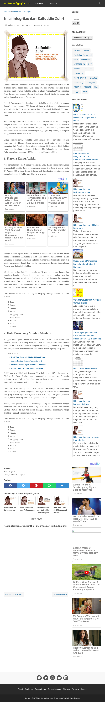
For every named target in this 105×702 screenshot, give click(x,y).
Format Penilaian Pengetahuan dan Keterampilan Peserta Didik (85, 156)
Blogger (77, 92)
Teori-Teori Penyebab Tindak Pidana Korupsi (28, 357)
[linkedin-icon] (65, 677)
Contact (84, 689)
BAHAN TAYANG (80, 78)
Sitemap (66, 689)
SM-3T (86, 50)
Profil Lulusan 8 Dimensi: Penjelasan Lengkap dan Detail (84, 117)
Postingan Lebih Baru (14, 594)
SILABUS (93, 78)
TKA (95, 87)
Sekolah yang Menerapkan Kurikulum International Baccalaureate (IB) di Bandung (87, 335)
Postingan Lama (60, 594)
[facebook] (10, 485)
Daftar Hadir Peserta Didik (85, 368)
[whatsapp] (49, 485)
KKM (85, 92)
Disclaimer (29, 689)
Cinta (76, 60)
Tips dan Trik (78, 73)
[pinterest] (36, 485)
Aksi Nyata (90, 82)
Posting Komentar (41, 25)
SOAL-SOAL (87, 69)
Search (76, 23)
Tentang (39, 3)
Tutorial (77, 69)
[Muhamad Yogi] (17, 3)
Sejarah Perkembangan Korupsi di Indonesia (28, 365)
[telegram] (62, 485)
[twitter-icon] (45, 677)
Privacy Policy (40, 689)
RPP (90, 64)
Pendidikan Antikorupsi (83, 55)
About (20, 689)
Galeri (52, 3)
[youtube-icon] (59, 677)
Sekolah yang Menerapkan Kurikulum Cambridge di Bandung (85, 264)
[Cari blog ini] (99, 3)
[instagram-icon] (52, 677)
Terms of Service (54, 689)
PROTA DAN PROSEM (82, 87)
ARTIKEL (77, 50)
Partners (75, 689)
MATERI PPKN (79, 64)
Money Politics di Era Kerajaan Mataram (27, 368)
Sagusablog (78, 82)
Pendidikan (85, 60)
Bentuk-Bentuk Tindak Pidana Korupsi (26, 361)
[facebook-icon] (39, 677)
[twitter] (23, 485)
